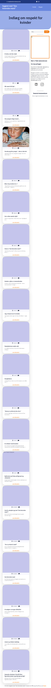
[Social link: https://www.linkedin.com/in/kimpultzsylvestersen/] (36, 2)
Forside (34, 7)
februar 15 (15, 180)
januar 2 (15, 440)
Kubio (44, 686)
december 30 (15, 507)
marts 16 (15, 148)
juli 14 (15, 83)
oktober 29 (15, 671)
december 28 (15, 541)
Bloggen (40, 7)
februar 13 (15, 213)
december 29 (15, 50)
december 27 (15, 573)
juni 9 (15, 115)
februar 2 (15, 245)
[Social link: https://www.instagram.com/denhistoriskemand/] (38, 2)
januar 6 (15, 375)
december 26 (15, 638)
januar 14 (15, 310)
